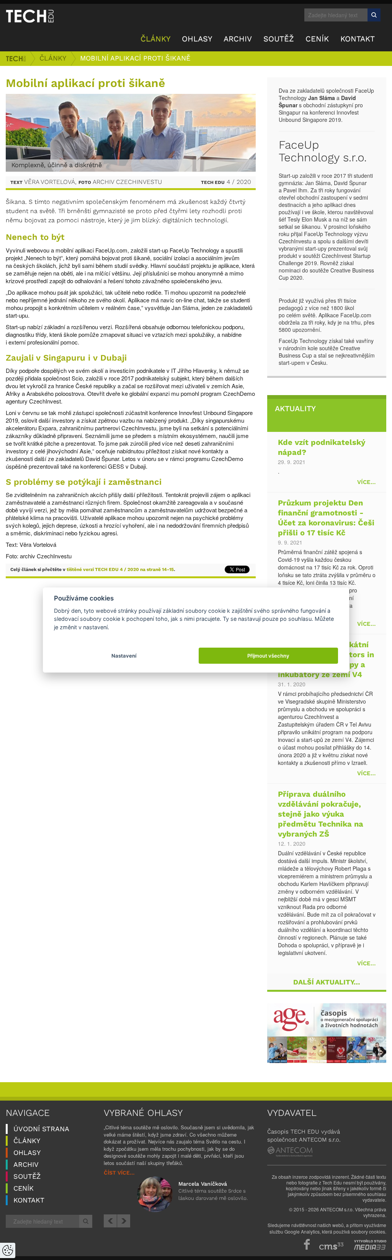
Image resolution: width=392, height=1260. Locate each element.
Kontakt (357, 39)
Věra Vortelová (49, 182)
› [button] (123, 1220)
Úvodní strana (41, 1129)
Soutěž (278, 39)
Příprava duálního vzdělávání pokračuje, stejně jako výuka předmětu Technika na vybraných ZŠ (320, 814)
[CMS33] (331, 1246)
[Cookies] (7, 1250)
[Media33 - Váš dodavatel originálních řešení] (369, 1247)
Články (155, 39)
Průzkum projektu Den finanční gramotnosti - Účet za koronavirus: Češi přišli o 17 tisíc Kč (326, 518)
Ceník (317, 39)
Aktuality (295, 409)
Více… (366, 482)
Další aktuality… (326, 982)
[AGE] (326, 1033)
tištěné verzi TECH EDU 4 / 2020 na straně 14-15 (120, 570)
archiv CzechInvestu (127, 182)
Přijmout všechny (268, 656)
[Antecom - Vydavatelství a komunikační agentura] (290, 1151)
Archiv (238, 39)
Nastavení (123, 656)
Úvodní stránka (16, 58)
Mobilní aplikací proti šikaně (135, 58)
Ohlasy (197, 39)
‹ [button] (110, 1220)
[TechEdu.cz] (29, 16)
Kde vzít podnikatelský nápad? (321, 448)
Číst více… (119, 1173)
